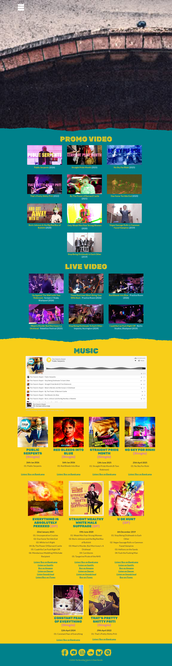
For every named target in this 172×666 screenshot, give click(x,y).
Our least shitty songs (55, 410)
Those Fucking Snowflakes (36, 410)
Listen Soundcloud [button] (45, 574)
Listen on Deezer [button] (45, 571)
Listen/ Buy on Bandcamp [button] (33, 474)
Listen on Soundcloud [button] (86, 574)
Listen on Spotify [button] (45, 565)
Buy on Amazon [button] (45, 568)
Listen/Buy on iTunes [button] (45, 577)
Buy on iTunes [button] (86, 577)
